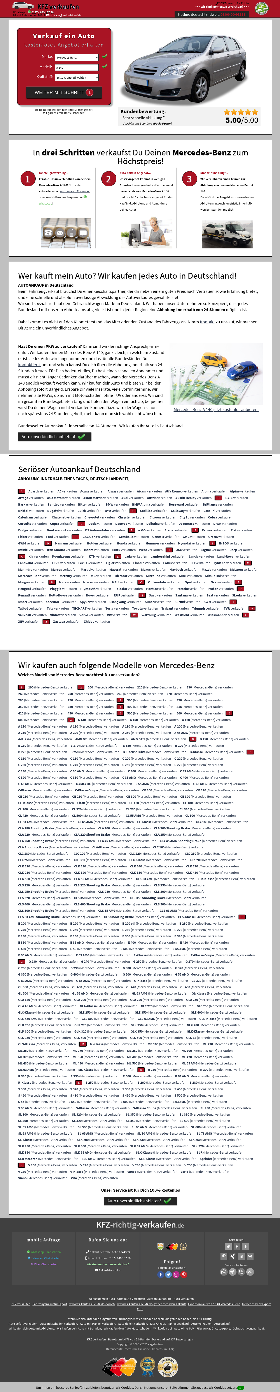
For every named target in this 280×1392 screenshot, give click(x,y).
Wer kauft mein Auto (102, 1299)
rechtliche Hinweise (137, 1349)
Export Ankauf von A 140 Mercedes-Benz (214, 1304)
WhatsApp (45, 203)
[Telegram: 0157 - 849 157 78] (29, 1258)
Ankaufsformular (110, 1270)
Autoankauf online (159, 1299)
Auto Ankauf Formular (74, 191)
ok (240, 1387)
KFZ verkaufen (58, 6)
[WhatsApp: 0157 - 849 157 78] (29, 12)
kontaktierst (29, 364)
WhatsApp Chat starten (46, 1252)
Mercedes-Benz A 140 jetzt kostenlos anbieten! (216, 409)
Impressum (159, 1349)
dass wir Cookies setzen (218, 1387)
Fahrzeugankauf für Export (50, 1304)
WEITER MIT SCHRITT (63, 92)
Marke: (47, 56)
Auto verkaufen (184, 1299)
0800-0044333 (121, 1252)
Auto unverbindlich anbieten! (48, 436)
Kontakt (207, 321)
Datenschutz (114, 1349)
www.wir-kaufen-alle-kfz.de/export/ (92, 1304)
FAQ (171, 1349)
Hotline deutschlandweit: (212, 14)
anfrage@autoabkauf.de (65, 15)
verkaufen (41, 491)
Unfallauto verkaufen (131, 1299)
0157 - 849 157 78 (43, 12)
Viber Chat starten (46, 1264)
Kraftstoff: (45, 76)
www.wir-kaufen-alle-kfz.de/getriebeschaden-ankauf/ (151, 1304)
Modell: (46, 66)
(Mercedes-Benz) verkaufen (51, 687)
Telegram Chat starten (45, 1258)
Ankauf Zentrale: (100, 1252)
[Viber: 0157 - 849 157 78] (32, 1264)
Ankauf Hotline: (98, 1258)
